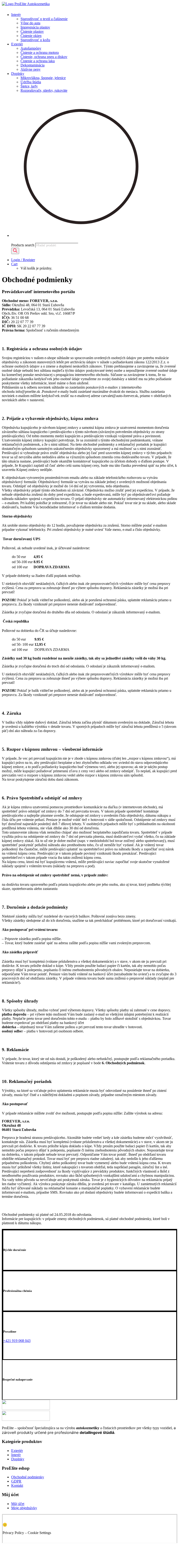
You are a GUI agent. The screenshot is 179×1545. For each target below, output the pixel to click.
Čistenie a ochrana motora (40, 53)
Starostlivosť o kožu (35, 40)
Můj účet (17, 1504)
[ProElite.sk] (89, 5)
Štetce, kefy (29, 86)
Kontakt (17, 1485)
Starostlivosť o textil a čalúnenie (44, 19)
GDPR (16, 1481)
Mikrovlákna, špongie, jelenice (43, 78)
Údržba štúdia (31, 82)
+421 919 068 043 (17, 1341)
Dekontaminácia (33, 65)
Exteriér (17, 44)
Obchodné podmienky (27, 1477)
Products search (22, 245)
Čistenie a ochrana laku (38, 61)
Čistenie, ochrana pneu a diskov (44, 57)
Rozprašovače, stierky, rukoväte (44, 90)
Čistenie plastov (32, 31)
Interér (16, 15)
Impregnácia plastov (35, 27)
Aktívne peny (31, 69)
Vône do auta (30, 23)
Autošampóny (31, 48)
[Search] (15, 251)
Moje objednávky (24, 1508)
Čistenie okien (31, 36)
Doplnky (17, 74)
